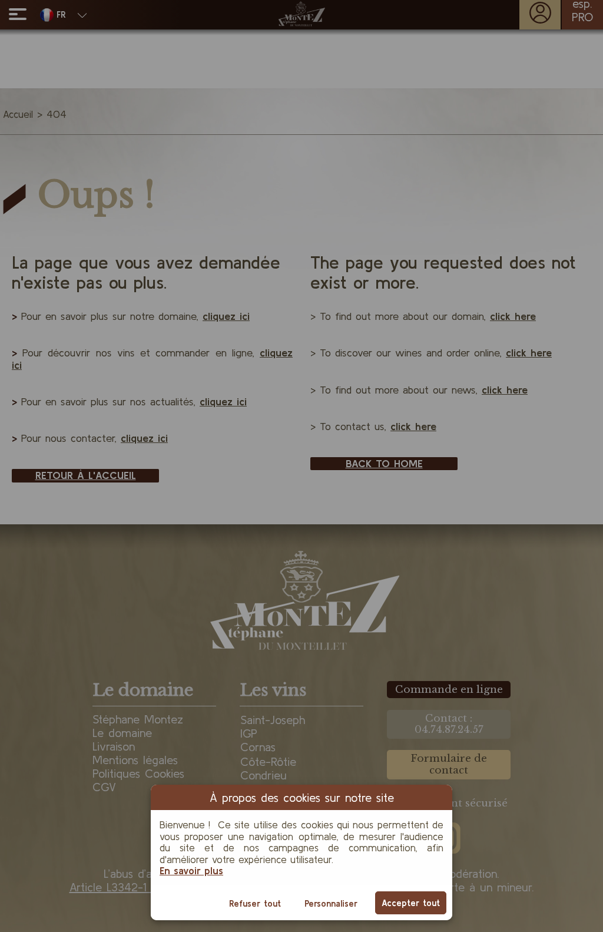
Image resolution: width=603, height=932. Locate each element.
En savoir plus (191, 870)
